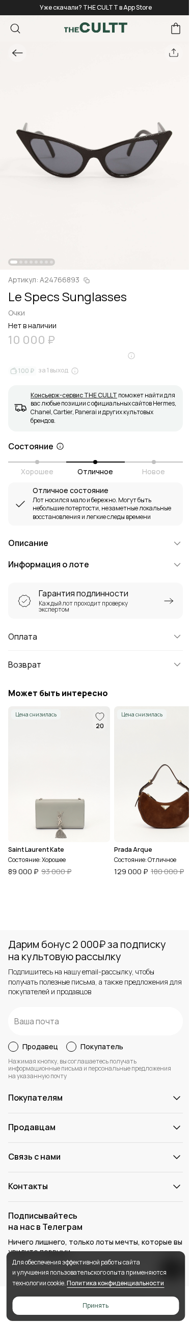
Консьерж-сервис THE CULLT (74, 395)
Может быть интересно (58, 693)
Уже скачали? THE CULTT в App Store (96, 7)
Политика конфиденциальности (115, 1283)
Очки (16, 313)
